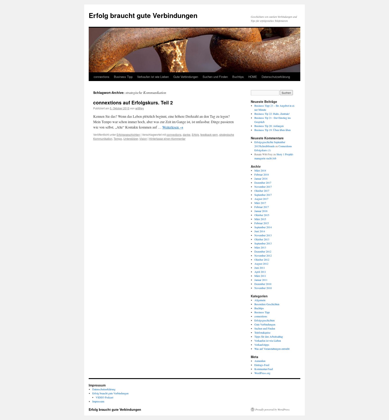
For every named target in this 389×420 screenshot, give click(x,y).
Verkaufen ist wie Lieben (153, 77)
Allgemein (259, 300)
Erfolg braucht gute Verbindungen (143, 15)
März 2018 (260, 170)
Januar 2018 (260, 178)
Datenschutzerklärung (276, 77)
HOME (252, 77)
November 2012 (263, 255)
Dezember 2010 (262, 284)
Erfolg (195, 134)
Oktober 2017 (261, 190)
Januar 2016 (260, 211)
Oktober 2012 (261, 259)
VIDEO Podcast (104, 397)
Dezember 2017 (262, 182)
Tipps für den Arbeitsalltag (268, 336)
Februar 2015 (261, 223)
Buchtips (238, 77)
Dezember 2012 (262, 251)
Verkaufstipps (261, 344)
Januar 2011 (260, 280)
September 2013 (263, 243)
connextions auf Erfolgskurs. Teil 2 (133, 102)
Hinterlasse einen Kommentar (167, 138)
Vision (143, 138)
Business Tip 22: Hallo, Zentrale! (272, 113)
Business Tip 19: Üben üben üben (272, 130)
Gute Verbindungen (185, 77)
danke (186, 134)
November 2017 (263, 186)
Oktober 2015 (261, 215)
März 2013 (260, 247)
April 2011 (260, 271)
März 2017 (260, 203)
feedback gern (209, 134)
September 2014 (263, 227)
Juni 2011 (259, 267)
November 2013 (263, 235)
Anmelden (259, 361)
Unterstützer (130, 138)
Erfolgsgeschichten (128, 134)
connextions (101, 77)
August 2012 (261, 263)
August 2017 (261, 199)
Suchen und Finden (215, 77)
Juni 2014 (259, 231)
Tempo (118, 138)
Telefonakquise (262, 332)
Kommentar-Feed (263, 369)
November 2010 (263, 288)
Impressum (98, 401)
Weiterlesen (172, 127)
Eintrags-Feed (261, 365)
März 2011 (260, 276)
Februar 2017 (261, 207)
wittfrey (139, 108)
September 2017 (263, 194)
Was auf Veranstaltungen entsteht (271, 348)
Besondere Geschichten (266, 304)
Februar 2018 (261, 174)
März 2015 (260, 219)
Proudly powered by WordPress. (272, 409)
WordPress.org (262, 373)
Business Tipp (123, 77)
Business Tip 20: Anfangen (269, 126)
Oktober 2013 (261, 239)
